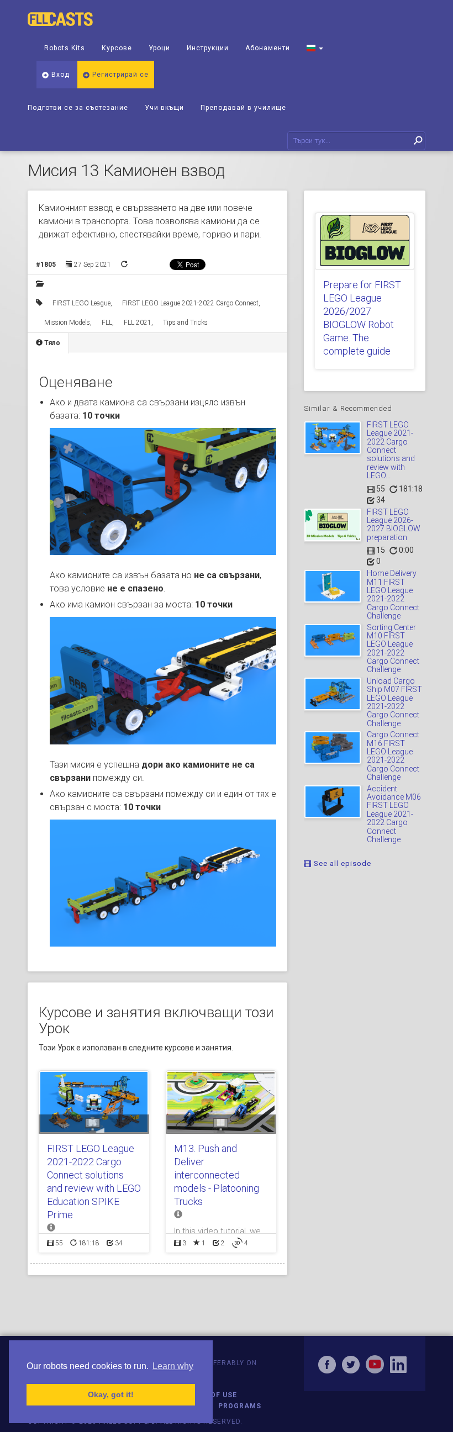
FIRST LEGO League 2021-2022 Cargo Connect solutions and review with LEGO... (391, 450)
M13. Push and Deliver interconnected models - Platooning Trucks (216, 1175)
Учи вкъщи (164, 108)
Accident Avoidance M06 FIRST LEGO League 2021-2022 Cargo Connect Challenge (394, 814)
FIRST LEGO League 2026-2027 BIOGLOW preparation (393, 525)
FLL (107, 322)
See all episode (341, 863)
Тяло (51, 343)
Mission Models (67, 322)
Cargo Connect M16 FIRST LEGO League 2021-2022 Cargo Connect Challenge (393, 755)
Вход (59, 74)
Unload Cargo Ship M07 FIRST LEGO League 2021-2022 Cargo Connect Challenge (394, 702)
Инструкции (208, 48)
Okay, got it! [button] (111, 1394)
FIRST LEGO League (81, 303)
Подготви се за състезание (78, 108)
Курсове (117, 48)
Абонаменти (267, 48)
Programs (239, 1406)
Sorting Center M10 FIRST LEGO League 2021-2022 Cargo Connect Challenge (393, 648)
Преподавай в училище (243, 108)
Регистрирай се (119, 74)
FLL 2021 (137, 322)
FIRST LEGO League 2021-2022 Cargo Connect (190, 303)
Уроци (159, 48)
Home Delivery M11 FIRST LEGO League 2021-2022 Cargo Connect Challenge (393, 594)
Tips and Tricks (185, 322)
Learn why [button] (172, 1366)
